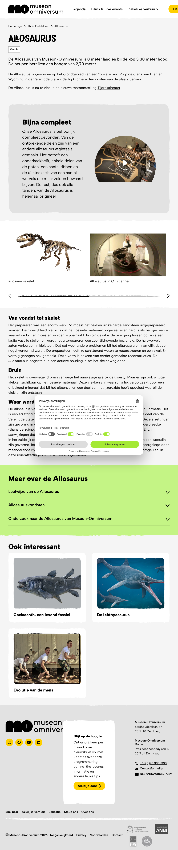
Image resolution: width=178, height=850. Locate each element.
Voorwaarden (99, 835)
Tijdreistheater (109, 88)
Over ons (87, 812)
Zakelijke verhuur (33, 812)
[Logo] (35, 9)
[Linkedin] (38, 742)
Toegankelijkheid (61, 835)
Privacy (81, 835)
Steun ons (71, 812)
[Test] (19, 742)
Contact (117, 835)
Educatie (55, 812)
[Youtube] (29, 742)
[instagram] (9, 742)
